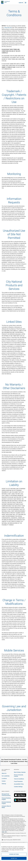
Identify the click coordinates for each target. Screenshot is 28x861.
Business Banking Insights (6, 802)
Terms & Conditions (19, 779)
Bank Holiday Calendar (20, 772)
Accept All (14, 858)
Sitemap (4, 783)
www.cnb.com (8, 27)
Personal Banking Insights (6, 798)
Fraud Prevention (18, 781)
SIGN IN (21, 2)
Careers (4, 781)
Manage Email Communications (6, 794)
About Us (4, 773)
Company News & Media (6, 806)
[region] (14, 852)
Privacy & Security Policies (18, 775)
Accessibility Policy (19, 784)
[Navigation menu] (26, 2)
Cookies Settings (18, 786)
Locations (4, 778)
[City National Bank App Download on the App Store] (20, 796)
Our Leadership (5, 776)
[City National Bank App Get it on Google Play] (20, 801)
